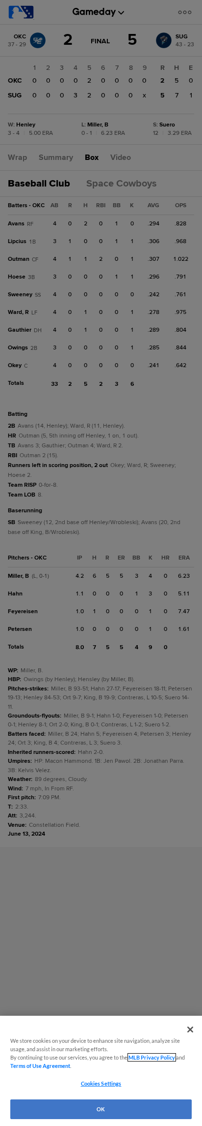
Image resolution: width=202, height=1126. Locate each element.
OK (101, 1109)
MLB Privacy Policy (151, 1057)
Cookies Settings (101, 1083)
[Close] (190, 1029)
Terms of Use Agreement (40, 1066)
